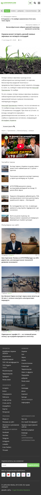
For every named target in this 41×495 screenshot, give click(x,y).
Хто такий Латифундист (29, 422)
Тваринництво (7, 374)
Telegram (5, 438)
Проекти (6, 348)
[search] (35, 3)
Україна (24, 351)
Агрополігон (6, 356)
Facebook (5, 432)
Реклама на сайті (8, 422)
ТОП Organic (6, 365)
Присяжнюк (11, 131)
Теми (4, 368)
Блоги (9, 293)
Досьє (23, 391)
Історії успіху (6, 400)
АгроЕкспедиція (7, 359)
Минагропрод (22, 131)
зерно (3, 131)
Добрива (21, 11)
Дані (23, 385)
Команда (24, 433)
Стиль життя (6, 403)
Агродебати (6, 406)
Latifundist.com (28, 416)
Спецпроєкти (7, 394)
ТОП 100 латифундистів (10, 362)
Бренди (24, 397)
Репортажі (6, 412)
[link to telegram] (3, 475)
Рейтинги (5, 397)
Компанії (24, 394)
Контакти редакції (27, 430)
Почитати (6, 385)
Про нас (24, 419)
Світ (22, 354)
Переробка (25, 375)
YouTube (5, 435)
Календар (24, 388)
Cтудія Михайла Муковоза (21, 490)
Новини (24, 348)
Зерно (7, 11)
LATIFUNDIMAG (27, 438)
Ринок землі (6, 380)
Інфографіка (25, 402)
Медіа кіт (5, 419)
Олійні (13, 11)
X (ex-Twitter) (6, 447)
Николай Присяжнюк (9, 105)
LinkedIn (5, 444)
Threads (5, 450)
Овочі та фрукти (27, 372)
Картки (4, 409)
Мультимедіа (27, 399)
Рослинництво (7, 371)
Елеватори (25, 366)
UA (30, 3)
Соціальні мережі (9, 429)
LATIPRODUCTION (28, 440)
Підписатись (33, 465)
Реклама (6, 416)
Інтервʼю (11, 255)
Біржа (23, 435)
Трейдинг (5, 377)
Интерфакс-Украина (8, 120)
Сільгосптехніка (31, 11)
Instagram (5, 441)
